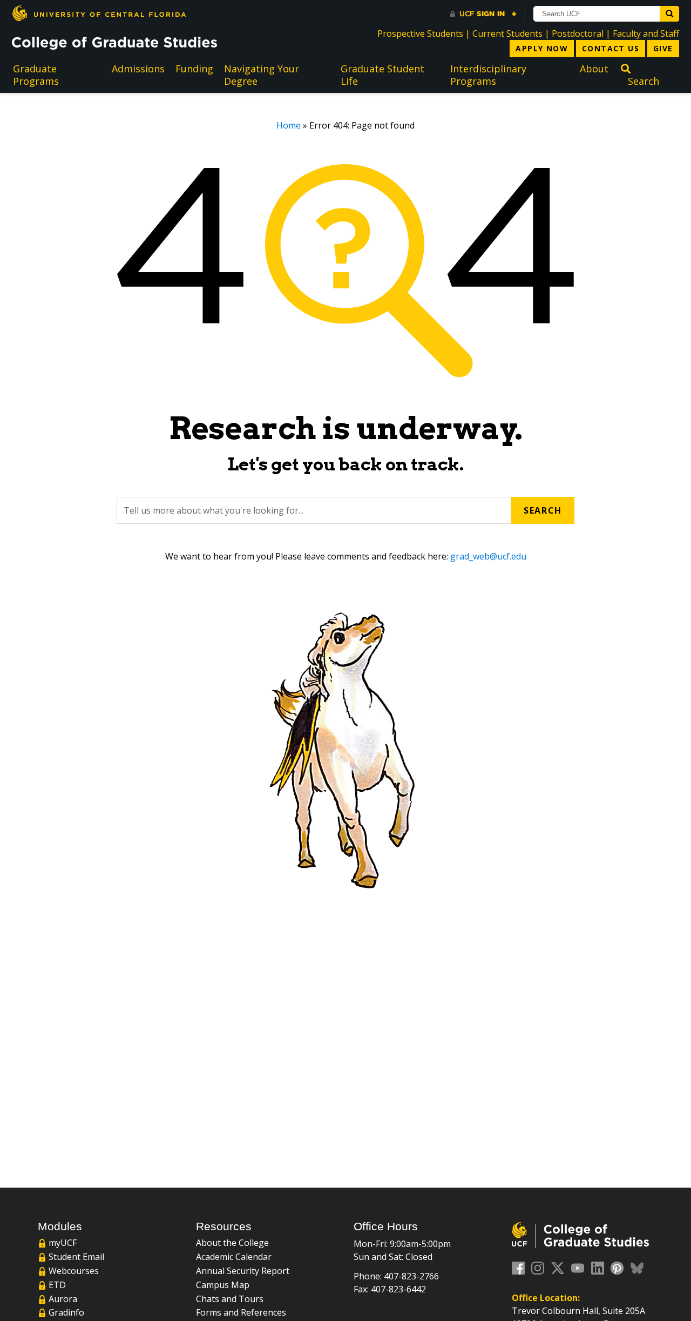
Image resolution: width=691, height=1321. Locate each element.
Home (288, 125)
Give (663, 48)
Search (543, 510)
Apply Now (542, 48)
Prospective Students (420, 33)
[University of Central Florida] (99, 13)
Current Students (507, 33)
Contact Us (610, 48)
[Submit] (669, 14)
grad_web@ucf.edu (488, 556)
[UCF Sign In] (483, 14)
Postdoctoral (578, 33)
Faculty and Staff (646, 33)
